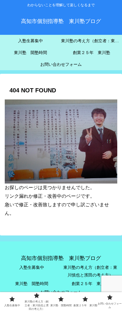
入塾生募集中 (31, 267)
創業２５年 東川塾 (90, 283)
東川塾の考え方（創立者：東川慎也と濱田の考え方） (90, 271)
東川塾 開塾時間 (31, 283)
